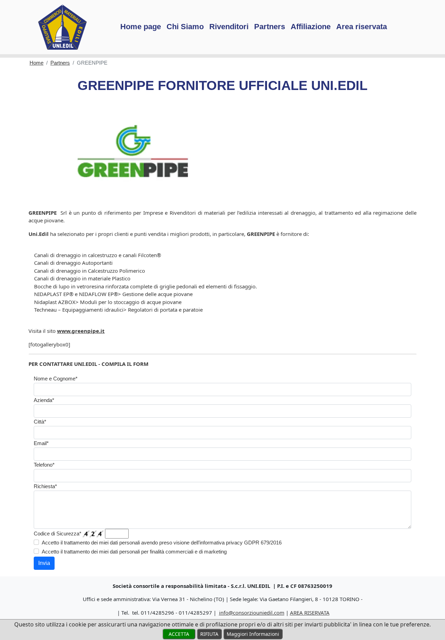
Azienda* (44, 400)
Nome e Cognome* (56, 378)
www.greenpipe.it (81, 330)
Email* (41, 443)
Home (36, 63)
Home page (140, 26)
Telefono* (44, 465)
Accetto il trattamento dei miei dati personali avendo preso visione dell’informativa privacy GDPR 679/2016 (162, 542)
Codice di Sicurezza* (57, 533)
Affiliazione (311, 26)
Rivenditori (229, 26)
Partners (269, 26)
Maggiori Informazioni (253, 634)
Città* (40, 422)
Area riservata (361, 26)
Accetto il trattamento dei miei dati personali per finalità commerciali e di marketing (134, 552)
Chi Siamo (185, 26)
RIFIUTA (209, 634)
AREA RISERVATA (310, 612)
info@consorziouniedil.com (251, 612)
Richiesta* (45, 486)
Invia (44, 563)
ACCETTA (179, 634)
